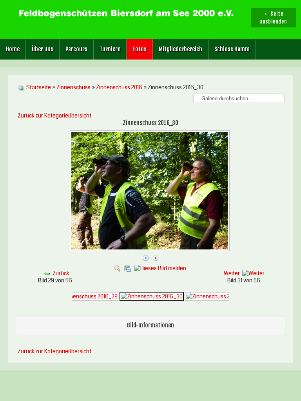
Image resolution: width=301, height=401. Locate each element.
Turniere (110, 49)
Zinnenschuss (73, 87)
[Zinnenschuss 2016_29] (86, 296)
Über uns (42, 49)
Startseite (38, 87)
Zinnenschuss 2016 (119, 87)
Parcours (76, 49)
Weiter (232, 273)
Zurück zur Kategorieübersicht (54, 115)
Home (13, 49)
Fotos (139, 49)
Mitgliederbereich (180, 49)
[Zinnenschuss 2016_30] (150, 249)
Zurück (61, 273)
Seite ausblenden (273, 18)
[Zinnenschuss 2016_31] (216, 296)
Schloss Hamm (232, 49)
